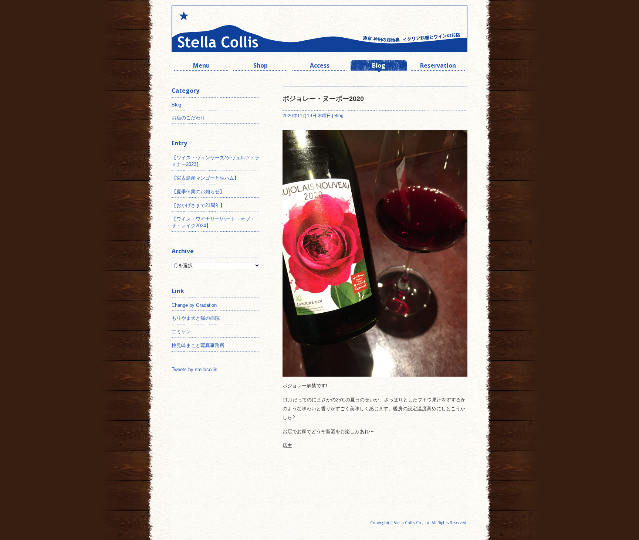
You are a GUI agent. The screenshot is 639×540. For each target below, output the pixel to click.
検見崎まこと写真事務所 (198, 345)
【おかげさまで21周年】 (198, 205)
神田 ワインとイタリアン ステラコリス (246, 29)
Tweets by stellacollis (194, 369)
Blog (378, 66)
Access (319, 66)
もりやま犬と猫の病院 (196, 318)
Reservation (438, 66)
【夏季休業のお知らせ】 (198, 191)
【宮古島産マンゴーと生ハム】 (205, 178)
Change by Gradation (194, 305)
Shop (260, 66)
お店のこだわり (188, 117)
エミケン (181, 331)
